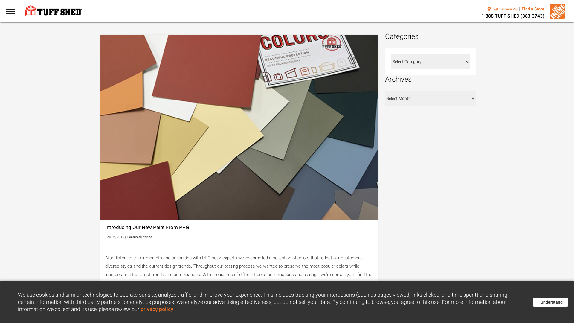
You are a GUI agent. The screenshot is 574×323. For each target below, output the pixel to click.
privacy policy (157, 309)
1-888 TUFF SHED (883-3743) (512, 16)
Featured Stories (139, 237)
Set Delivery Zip (505, 9)
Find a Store (533, 9)
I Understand (550, 302)
